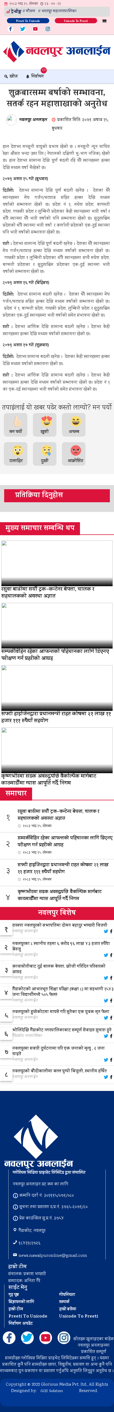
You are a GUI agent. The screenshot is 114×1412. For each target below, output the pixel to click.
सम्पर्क (64, 1302)
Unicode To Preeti (76, 20)
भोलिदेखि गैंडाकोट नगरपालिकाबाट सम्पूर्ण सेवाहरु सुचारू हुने (62, 1030)
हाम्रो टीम (16, 1309)
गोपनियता (67, 1295)
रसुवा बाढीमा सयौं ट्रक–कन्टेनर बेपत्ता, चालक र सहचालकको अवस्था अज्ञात (58, 818)
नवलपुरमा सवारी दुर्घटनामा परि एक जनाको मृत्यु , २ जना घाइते (58, 1051)
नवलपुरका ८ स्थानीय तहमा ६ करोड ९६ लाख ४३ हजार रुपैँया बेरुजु (61, 947)
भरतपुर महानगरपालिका (59, 11)
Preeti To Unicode (28, 20)
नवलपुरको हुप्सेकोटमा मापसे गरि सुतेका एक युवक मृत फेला (60, 1012)
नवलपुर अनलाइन (33, 120)
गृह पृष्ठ (14, 1295)
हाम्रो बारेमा (67, 1309)
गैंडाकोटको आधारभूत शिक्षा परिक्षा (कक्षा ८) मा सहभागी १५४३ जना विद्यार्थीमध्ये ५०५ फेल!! (63, 992)
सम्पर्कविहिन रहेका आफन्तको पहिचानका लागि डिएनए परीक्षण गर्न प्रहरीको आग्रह (65, 845)
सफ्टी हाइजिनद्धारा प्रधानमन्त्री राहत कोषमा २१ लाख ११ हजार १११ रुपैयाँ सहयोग (63, 872)
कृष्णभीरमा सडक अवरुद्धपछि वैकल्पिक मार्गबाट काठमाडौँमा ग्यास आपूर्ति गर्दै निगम (60, 898)
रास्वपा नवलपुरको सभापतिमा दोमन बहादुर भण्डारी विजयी (59, 925)
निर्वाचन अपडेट (21, 1324)
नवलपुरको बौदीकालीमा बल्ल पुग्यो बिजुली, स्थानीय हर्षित (59, 1071)
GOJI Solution (51, 1391)
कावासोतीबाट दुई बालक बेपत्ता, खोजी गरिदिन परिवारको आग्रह (58, 969)
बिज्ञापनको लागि (21, 1302)
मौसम (30, 11)
